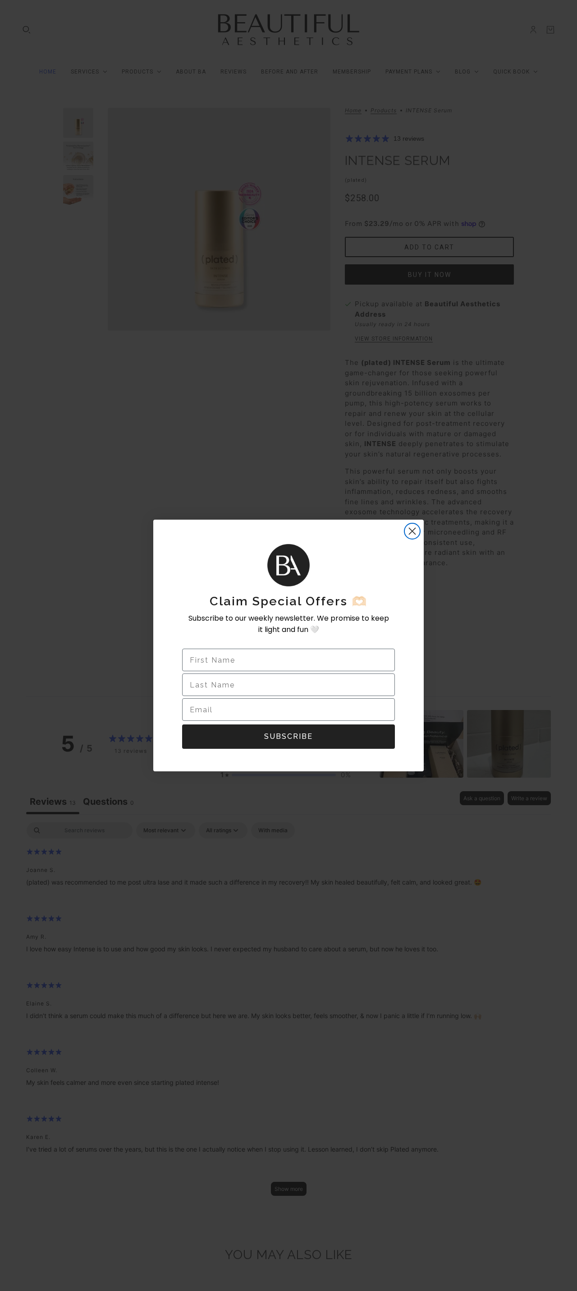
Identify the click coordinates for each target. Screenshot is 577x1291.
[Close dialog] (412, 531)
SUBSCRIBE (288, 736)
